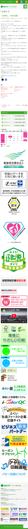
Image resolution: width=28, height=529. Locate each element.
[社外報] (14, 300)
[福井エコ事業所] (14, 388)
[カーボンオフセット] (14, 452)
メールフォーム (25, 113)
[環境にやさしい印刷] (14, 333)
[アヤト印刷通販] (14, 464)
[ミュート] (23, 322)
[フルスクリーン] (25, 322)
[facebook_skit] (23, 519)
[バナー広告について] (14, 473)
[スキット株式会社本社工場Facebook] (24, 1)
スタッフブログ (19, 18)
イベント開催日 (6, 146)
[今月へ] (21, 129)
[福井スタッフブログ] (14, 519)
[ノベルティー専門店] (5, 514)
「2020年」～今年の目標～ (21, 106)
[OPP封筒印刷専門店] (14, 514)
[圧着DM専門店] (23, 509)
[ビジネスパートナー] (14, 429)
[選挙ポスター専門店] (14, 509)
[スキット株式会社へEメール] (17, 1)
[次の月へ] (25, 129)
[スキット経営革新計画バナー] (14, 280)
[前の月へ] (18, 129)
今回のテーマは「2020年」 (5, 106)
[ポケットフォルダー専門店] (5, 509)
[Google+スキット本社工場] (19, 1)
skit (26, 18)
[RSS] (26, 1)
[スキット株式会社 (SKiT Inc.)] (9, 6)
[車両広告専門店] (23, 514)
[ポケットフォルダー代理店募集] (14, 440)
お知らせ (13, 18)
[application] (14, 315)
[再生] (2, 322)
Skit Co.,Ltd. (12, 526)
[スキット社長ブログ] (5, 519)
